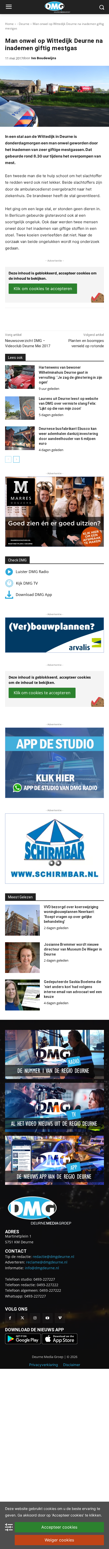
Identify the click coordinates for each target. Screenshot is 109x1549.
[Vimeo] (60, 1318)
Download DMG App (34, 594)
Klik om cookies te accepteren (43, 288)
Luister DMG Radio (32, 571)
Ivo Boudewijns (43, 58)
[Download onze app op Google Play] (23, 1343)
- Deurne (23, 24)
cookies (50, 1508)
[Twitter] (22, 1318)
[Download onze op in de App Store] (59, 1343)
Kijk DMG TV (27, 583)
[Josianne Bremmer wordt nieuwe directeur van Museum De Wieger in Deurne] (22, 957)
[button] (54, 512)
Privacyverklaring (43, 1365)
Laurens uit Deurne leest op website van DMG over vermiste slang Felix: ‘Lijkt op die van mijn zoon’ (68, 403)
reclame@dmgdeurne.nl (46, 1262)
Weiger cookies (59, 1539)
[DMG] (62, 7)
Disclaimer (71, 1365)
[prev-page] (8, 459)
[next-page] (16, 459)
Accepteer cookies (59, 1527)
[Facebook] (26, 318)
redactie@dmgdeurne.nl (53, 1256)
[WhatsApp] (49, 318)
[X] (38, 318)
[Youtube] (47, 1318)
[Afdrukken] (61, 318)
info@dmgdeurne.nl (42, 1268)
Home (9, 24)
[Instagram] (35, 1318)
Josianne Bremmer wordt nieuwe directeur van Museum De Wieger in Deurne (73, 949)
